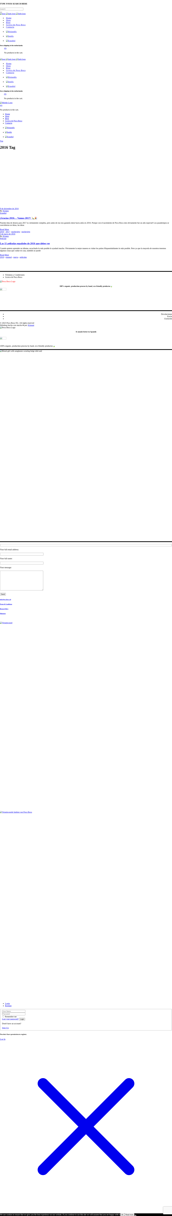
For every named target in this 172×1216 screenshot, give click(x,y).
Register (8, 1006)
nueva (15, 257)
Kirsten (6, 211)
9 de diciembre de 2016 (9, 209)
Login (7, 1003)
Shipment (3, 613)
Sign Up (5, 1028)
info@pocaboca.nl (5, 599)
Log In (2, 1039)
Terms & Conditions (6, 604)
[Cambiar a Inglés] (9, 36)
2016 (2, 232)
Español (3, 213)
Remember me (11, 1017)
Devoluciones (166, 314)
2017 (8, 232)
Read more (129, 1215)
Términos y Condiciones (15, 275)
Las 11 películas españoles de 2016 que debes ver (25, 243)
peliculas (23, 257)
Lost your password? (10, 1019)
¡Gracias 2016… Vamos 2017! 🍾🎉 (18, 218)
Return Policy (4, 609)
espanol (9, 257)
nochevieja (15, 232)
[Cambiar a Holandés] (11, 32)
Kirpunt (31, 325)
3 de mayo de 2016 (7, 234)
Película (3, 238)
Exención (168, 319)
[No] (135, 1215)
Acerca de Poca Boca (13, 277)
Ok (122, 1215)
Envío (169, 316)
